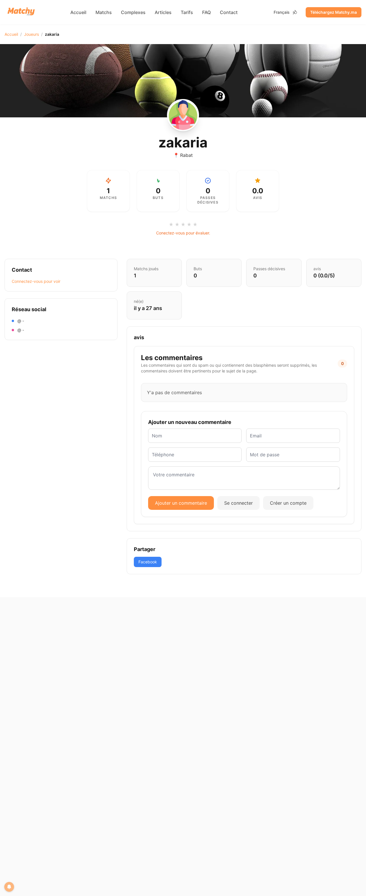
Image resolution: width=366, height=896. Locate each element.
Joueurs (31, 34)
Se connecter (238, 503)
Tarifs (187, 12)
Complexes (133, 12)
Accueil (78, 12)
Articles (163, 12)
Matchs (104, 12)
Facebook (147, 561)
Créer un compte (288, 503)
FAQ (206, 12)
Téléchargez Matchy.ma (333, 12)
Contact (229, 12)
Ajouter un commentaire (181, 503)
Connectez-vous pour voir (36, 281)
